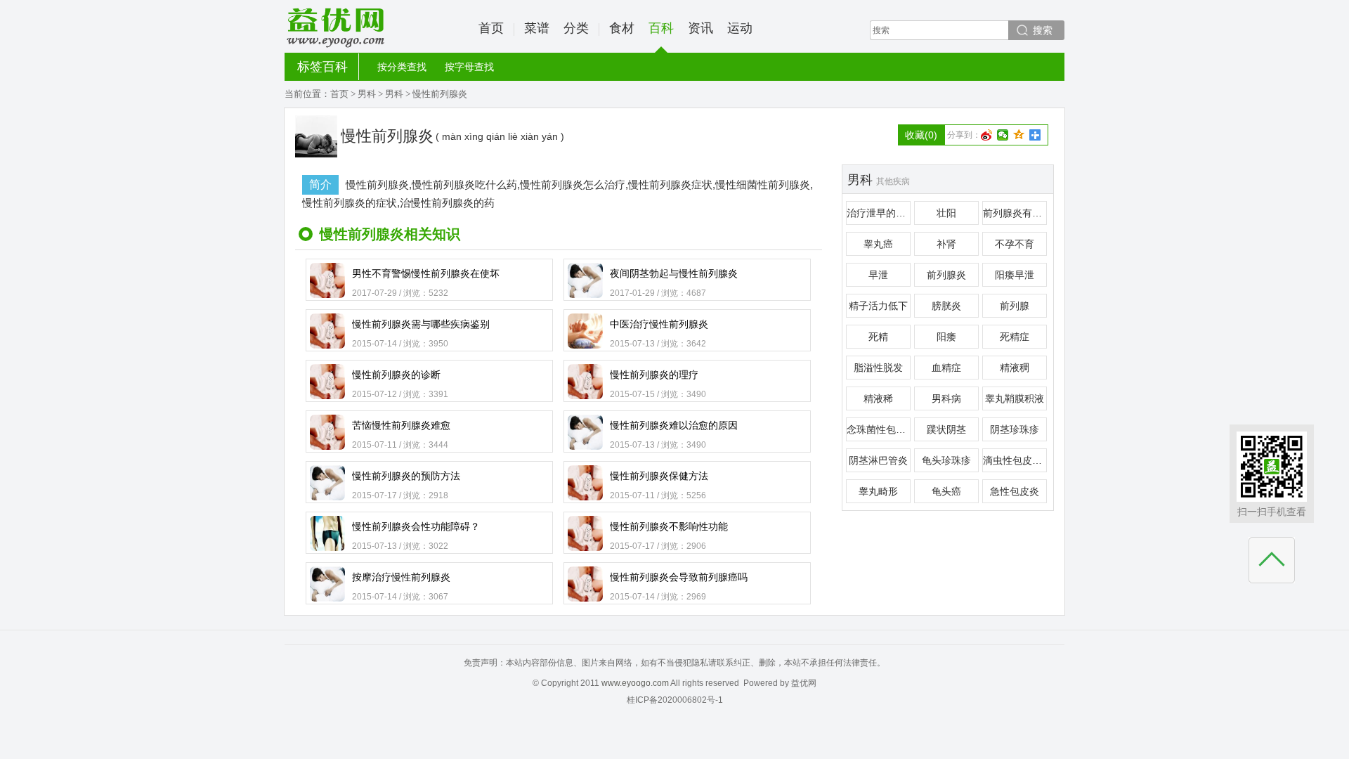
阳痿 (946, 336)
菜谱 (536, 28)
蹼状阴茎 (946, 429)
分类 (576, 28)
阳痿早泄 (1014, 274)
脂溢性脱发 (878, 367)
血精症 (946, 367)
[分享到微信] (1003, 135)
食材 (621, 28)
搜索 (1043, 30)
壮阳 (946, 213)
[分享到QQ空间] (1019, 135)
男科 (367, 94)
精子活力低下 (878, 305)
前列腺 (1014, 305)
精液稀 (878, 398)
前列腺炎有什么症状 (1015, 213)
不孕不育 (1014, 243)
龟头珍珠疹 (946, 460)
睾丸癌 (878, 243)
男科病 (946, 398)
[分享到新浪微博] (987, 135)
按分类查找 (401, 66)
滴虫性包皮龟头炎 (1015, 460)
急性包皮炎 (1014, 491)
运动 (739, 28)
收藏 (921, 135)
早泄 (878, 274)
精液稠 (1014, 367)
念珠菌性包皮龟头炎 (879, 429)
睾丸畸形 (878, 491)
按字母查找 (469, 66)
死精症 (1014, 336)
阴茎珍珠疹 (1014, 429)
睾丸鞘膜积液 (1014, 398)
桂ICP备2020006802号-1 (675, 700)
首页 (491, 28)
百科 (661, 28)
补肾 (946, 243)
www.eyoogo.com (635, 683)
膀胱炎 (946, 305)
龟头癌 (946, 491)
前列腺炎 (946, 274)
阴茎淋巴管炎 (878, 460)
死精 (878, 336)
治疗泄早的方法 (879, 213)
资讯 (700, 28)
